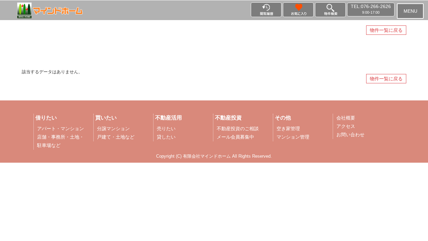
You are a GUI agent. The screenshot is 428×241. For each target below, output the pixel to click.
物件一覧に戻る (386, 30)
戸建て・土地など (115, 137)
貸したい (166, 137)
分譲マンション (113, 128)
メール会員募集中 (235, 137)
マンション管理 (293, 137)
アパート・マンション (60, 128)
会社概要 (345, 117)
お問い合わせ (350, 134)
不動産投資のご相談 (238, 128)
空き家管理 (288, 128)
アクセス (345, 126)
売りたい (166, 128)
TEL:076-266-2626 (371, 9)
